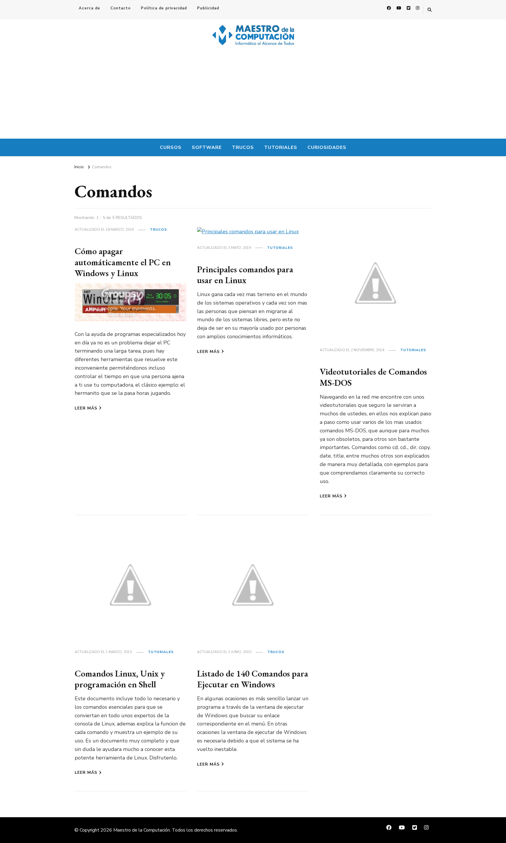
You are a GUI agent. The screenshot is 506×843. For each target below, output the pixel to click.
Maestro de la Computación (141, 830)
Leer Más (86, 408)
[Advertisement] (253, 95)
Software (207, 147)
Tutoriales (280, 147)
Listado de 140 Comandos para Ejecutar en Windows (252, 679)
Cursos (171, 147)
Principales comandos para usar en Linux (245, 275)
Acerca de (89, 8)
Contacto (120, 8)
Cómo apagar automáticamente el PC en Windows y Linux (123, 262)
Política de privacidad (164, 8)
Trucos (243, 147)
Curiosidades (326, 147)
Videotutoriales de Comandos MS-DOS (373, 377)
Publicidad (208, 8)
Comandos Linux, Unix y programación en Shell (120, 679)
